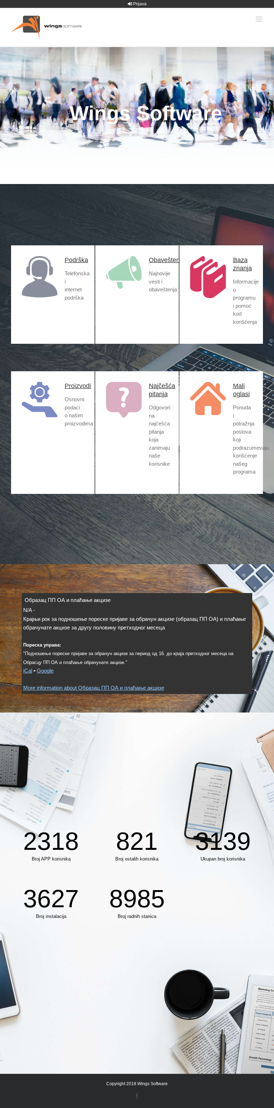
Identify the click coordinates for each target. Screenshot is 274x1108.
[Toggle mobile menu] (259, 19)
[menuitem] (137, 4)
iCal (27, 671)
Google (45, 671)
